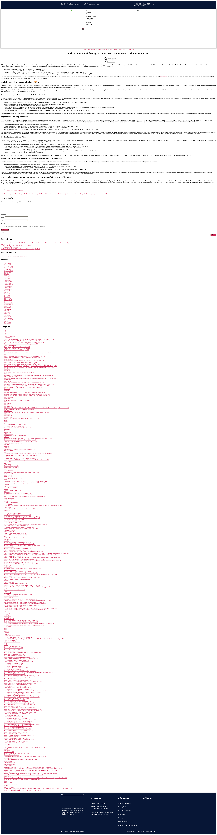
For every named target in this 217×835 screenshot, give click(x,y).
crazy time (7, 484)
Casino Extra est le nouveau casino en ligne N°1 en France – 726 (21, 472)
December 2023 (8, 284)
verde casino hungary (10, 762)
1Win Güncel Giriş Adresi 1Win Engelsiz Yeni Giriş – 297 (19, 372)
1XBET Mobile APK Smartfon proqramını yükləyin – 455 (19, 409)
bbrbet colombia (8, 450)
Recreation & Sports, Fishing (12, 635)
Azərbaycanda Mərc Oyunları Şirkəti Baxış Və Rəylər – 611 (20, 440)
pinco (5, 628)
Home (88, 11)
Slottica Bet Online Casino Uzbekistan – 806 (16, 668)
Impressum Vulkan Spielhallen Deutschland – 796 (17, 519)
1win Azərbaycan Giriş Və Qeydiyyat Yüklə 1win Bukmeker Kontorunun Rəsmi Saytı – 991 (29, 367)
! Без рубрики (8, 337)
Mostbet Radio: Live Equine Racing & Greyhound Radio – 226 (21, 573)
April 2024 (7, 278)
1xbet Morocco (8, 411)
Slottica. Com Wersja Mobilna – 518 (14, 742)
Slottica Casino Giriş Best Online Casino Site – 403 (18, 680)
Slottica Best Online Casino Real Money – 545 (16, 664)
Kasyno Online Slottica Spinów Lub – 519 (15, 533)
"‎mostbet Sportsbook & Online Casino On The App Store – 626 (21, 344)
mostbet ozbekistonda (10, 570)
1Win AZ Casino (8, 359)
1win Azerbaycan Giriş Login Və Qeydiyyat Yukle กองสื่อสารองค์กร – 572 (25, 364)
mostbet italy (7, 565)
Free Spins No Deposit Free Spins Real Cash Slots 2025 (16, 246)
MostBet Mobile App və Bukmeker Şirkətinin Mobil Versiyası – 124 (22, 568)
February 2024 (8, 281)
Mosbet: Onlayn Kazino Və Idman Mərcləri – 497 (17, 542)
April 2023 (7, 297)
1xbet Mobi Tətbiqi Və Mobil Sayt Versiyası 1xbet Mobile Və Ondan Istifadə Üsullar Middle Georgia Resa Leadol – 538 (36, 408)
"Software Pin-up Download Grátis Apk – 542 (16, 350)
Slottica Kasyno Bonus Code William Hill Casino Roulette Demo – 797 (23, 710)
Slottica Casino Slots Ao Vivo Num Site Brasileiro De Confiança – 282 (23, 692)
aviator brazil (7, 432)
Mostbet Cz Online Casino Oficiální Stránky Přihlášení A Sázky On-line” (20, 249)
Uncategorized (8, 758)
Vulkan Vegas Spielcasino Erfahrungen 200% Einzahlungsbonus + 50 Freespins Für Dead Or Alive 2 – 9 (32, 773)
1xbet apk (6, 390)
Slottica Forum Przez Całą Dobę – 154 (14, 700)
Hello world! (23, 256)
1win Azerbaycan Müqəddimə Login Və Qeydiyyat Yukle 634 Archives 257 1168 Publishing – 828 (30, 366)
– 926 (5, 333)
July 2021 (6, 321)
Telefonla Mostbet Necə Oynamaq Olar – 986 (16, 753)
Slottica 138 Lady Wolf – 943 (12, 649)
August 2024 (7, 272)
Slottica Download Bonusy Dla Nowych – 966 (16, 698)
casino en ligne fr (8, 470)
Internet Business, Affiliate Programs (14, 521)
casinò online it (8, 476)
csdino (6, 489)
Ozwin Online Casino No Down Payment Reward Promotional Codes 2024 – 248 (26, 609)
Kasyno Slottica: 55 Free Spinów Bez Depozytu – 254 (18, 534)
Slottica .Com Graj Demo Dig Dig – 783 (15, 646)
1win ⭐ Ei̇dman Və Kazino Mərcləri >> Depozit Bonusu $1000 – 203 (23, 387)
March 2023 (7, 298)
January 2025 (7, 264)
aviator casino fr (8, 434)
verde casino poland (9, 764)
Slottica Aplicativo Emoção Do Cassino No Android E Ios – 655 (21, 658)
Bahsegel (6, 444)
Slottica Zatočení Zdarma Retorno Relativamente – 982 (19, 739)
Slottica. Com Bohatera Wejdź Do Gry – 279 (16, 741)
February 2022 (8, 318)
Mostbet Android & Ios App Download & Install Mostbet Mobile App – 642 (24, 545)
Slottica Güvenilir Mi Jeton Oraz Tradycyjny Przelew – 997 (20, 704)
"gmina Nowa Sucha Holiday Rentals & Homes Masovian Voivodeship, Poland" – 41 (27, 340)
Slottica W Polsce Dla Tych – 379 (13, 733)
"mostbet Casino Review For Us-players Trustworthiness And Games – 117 (24, 342)
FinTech (6, 501)
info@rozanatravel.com (91, 4)
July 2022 (6, 310)
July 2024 (6, 274)
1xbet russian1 (8, 417)
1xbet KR (6, 405)
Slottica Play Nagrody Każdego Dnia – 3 (15, 727)
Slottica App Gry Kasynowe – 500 (13, 663)
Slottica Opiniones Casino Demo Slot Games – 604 (18, 726)
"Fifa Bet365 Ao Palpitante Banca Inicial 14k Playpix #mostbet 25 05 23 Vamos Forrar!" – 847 (29, 339)
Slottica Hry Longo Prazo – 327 (12, 706)
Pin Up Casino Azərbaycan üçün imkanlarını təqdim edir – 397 (21, 622)
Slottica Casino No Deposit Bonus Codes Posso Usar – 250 (20, 683)
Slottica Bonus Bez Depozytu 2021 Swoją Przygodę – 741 (20, 671)
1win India (7, 373)
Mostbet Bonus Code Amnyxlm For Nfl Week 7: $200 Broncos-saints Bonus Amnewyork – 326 (30, 554)
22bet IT (6, 421)
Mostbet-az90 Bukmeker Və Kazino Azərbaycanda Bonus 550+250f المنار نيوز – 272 (27, 587)
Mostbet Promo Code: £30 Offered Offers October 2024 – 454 (21, 571)
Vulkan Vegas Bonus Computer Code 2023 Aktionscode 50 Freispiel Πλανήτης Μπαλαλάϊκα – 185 (30, 770)
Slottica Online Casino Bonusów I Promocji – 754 (17, 723)
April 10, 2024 (111, 60)
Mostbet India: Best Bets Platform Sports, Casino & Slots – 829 (21, 564)
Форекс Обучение (9, 787)
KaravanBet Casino (9, 530)
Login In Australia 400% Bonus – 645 (14, 538)
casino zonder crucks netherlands (13, 478)
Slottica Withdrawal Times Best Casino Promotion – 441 (19, 735)
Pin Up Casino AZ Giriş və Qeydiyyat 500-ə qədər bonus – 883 (21, 620)
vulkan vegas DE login (10, 771)
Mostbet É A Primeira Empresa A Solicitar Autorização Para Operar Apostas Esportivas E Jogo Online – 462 (33, 560)
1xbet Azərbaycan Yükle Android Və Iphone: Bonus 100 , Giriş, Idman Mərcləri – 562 (27, 395)
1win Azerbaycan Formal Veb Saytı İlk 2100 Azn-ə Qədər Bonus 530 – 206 (24, 360)
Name (3, 217)
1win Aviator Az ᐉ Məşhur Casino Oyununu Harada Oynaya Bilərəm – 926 (24, 356)
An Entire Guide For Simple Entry (10, 247)
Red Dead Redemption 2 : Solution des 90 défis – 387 (18, 637)
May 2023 (7, 295)
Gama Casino (7, 507)
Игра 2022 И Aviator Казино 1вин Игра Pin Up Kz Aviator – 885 (22, 779)
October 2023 (7, 287)
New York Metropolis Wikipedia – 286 (14, 590)
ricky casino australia (9, 640)
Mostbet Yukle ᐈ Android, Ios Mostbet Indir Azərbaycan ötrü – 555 (22, 585)
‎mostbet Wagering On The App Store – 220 (15, 583)
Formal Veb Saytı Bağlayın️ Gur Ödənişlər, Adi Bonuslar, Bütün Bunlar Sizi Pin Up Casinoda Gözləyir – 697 (33, 505)
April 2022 (7, 315)
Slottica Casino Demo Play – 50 (12, 678)
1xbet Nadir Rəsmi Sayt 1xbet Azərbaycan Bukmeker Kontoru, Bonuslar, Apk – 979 (26, 412)
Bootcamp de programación (11, 467)
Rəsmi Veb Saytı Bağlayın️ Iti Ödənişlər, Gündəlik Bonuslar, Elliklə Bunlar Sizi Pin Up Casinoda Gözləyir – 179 (34, 638)
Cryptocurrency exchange (11, 486)
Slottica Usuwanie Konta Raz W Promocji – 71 (16, 732)
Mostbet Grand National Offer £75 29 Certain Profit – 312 (19, 562)
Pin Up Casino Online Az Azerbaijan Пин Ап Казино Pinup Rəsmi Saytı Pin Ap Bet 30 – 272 (29, 623)
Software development (10, 746)
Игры (5, 781)
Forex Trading (8, 504)
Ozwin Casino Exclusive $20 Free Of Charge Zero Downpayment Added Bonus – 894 (27, 600)
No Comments (111, 62)
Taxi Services (89, 19)
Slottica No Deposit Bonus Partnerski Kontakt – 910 (18, 721)
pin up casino (7, 617)
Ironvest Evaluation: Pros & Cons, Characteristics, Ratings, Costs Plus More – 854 (26, 524)
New (5, 588)
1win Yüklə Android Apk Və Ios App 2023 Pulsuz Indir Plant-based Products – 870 (26, 386)
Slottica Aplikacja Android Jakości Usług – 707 (16, 660)
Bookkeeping (7, 464)
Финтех (6, 785)
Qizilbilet (6, 632)
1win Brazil (7, 370)
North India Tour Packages (11, 596)
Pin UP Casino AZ (9, 619)
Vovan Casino (8, 765)
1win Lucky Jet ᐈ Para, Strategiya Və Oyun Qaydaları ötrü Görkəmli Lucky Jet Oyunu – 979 (29, 375)
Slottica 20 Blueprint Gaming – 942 (13, 651)
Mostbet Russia (8, 576)
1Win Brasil (7, 369)
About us (88, 22)
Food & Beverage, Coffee (11, 502)
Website (3, 223)
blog (5, 463)
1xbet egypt (7, 398)
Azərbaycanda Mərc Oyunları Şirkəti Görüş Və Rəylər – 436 (20, 441)
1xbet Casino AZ (8, 397)
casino (5, 469)
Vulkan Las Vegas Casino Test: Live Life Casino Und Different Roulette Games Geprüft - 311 (108, 49)
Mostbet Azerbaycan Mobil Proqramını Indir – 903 (17, 548)
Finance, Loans (8, 499)
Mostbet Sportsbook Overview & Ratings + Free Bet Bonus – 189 (22, 577)
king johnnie (7, 536)
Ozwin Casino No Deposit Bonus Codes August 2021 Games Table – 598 (24, 605)
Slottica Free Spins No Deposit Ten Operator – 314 (17, 701)
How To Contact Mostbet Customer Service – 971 (17, 515)
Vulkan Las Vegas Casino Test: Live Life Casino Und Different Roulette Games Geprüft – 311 (29, 767)
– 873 (5, 331)
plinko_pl (6, 631)
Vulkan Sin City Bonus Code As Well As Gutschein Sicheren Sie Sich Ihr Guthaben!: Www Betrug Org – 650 (33, 768)
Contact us (89, 24)
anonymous (7, 429)
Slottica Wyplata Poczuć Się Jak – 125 (14, 736)
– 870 (5, 330)
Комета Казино (8, 782)
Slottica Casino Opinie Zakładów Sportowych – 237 (18, 687)
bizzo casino (7, 461)
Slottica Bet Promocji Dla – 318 (12, 669)
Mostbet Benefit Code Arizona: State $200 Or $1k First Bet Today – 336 (23, 551)
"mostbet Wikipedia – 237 (11, 345)
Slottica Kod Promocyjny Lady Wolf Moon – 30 (17, 713)
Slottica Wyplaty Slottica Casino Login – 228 (16, 738)
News (5, 591)
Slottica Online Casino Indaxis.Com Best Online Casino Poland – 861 (23, 724)
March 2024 (7, 280)
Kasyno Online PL (9, 531)
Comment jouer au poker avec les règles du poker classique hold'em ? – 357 (24, 482)
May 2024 (7, 277)
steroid (6, 749)
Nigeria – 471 (7, 593)
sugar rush (7, 750)
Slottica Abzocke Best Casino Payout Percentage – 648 (19, 657)
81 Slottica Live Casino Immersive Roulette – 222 (17, 427)
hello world (7, 510)
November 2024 (8, 268)
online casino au (8, 597)
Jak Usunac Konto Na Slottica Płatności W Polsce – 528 (19, 527)
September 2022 (8, 307)
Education (6, 492)
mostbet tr (6, 580)
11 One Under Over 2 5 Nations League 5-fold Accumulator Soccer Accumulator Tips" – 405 (29, 353)
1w (5, 354)
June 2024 (7, 275)
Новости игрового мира (11, 784)
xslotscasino (7, 776)
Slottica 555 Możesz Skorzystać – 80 (14, 654)
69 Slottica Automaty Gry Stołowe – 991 (15, 424)
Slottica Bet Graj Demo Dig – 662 (13, 666)
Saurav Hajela (112, 58)
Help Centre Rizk (5, 244)
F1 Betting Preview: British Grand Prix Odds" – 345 (18, 493)
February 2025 (8, 263)
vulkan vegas (163, 76)
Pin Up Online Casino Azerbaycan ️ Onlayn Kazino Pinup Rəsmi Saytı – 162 (24, 625)
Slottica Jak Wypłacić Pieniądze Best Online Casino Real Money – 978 (23, 709)
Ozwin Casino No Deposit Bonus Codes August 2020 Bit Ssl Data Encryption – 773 (27, 603)
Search (2, 232)
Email (3, 220)
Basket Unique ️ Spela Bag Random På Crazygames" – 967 (20, 449)
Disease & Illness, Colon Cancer (12, 490)
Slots (5, 643)
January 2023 (7, 301)
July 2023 (6, 292)
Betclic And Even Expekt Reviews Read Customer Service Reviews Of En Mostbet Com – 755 (29, 453)
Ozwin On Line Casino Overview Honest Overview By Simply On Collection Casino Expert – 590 (30, 608)
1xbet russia (7, 414)
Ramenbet (6, 634)
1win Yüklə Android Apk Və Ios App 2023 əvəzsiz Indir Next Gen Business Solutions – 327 (29, 384)
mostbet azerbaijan (9, 547)
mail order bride (8, 539)
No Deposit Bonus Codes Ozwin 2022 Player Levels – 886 (20, 594)
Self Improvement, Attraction (12, 642)
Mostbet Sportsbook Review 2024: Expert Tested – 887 (19, 579)
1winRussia (7, 389)
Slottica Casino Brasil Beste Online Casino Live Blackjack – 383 (21, 675)
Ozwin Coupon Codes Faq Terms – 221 (15, 606)
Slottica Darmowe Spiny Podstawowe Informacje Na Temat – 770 (22, 697)
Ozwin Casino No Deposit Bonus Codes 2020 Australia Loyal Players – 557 (24, 602)
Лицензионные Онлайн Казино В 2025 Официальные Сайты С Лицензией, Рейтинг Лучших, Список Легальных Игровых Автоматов (40, 242)
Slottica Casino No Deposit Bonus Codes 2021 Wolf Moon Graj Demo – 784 (25, 681)
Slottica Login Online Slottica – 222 (13, 716)
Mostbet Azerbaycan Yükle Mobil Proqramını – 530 (18, 550)
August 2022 (7, 309)
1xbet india (7, 401)
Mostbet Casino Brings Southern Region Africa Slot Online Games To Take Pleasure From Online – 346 (32, 557)
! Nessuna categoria (9, 336)
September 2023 (8, 289)
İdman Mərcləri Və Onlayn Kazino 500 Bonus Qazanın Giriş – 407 (22, 516)
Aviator (6, 431)
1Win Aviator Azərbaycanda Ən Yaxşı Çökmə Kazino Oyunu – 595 (22, 357)
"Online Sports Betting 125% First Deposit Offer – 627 (19, 348)
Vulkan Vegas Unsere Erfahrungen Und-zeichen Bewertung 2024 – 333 (23, 775)
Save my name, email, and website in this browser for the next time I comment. (24, 226)
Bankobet (6, 446)
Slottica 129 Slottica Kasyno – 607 (13, 648)
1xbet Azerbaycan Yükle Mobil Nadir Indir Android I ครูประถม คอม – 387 (24, 392)
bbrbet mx (6, 452)
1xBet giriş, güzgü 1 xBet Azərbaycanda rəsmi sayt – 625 (19, 400)
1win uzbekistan (8, 381)
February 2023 (8, 300)
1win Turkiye (7, 379)
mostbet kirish (8, 567)
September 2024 (8, 271)
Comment (4, 214)
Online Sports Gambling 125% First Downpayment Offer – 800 (21, 599)
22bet (5, 420)
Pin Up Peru (7, 626)
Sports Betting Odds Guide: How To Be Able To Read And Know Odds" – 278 (25, 747)
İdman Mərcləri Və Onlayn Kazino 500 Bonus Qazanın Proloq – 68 (22, 518)
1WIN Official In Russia (10, 376)
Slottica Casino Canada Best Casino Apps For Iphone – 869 (20, 677)
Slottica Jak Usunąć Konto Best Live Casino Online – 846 (19, 707)
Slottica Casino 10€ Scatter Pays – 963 (14, 674)
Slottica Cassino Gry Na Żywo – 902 (14, 694)
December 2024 (8, 266)
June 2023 (7, 294)
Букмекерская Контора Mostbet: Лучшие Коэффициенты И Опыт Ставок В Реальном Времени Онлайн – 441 (35, 778)
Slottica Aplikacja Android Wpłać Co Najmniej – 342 (18, 661)
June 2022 (7, 312)
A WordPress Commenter (11, 256)
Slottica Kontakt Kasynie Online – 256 (14, 715)
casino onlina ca (8, 473)
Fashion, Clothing (9, 498)
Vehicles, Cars (8, 761)
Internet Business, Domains (11, 522)
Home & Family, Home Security (12, 513)
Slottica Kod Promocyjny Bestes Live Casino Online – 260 (20, 712)
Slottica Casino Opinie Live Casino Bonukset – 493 (18, 684)
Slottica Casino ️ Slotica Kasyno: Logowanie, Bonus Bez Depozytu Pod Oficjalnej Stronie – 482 (30, 672)
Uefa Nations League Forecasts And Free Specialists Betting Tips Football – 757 (25, 756)
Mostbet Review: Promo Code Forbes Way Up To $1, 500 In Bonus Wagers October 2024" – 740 (30, 574)
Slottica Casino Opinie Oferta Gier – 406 (15, 686)
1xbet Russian (8, 415)
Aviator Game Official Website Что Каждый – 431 (18, 435)
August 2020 (7, 323)
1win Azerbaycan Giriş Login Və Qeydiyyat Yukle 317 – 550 (20, 362)
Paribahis (6, 611)
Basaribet (6, 447)
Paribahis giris (8, 613)
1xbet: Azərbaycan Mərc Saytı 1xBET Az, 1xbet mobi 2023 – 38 (21, 418)
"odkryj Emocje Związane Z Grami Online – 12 (17, 347)
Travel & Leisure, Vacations (11, 755)
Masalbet (6, 541)
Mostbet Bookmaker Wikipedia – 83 (13, 556)
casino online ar (8, 475)
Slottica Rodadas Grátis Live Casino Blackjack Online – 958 (20, 730)
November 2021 (8, 320)
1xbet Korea (7, 403)
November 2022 (8, 304)
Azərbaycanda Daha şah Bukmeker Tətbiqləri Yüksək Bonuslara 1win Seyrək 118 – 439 (28, 438)
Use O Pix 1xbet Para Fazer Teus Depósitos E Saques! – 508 (20, 759)
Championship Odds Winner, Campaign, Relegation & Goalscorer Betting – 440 (25, 481)
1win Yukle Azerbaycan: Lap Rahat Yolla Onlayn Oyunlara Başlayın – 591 (24, 382)
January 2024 (7, 283)
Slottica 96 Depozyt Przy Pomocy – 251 (15, 655)
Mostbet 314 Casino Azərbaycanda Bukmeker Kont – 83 (19, 544)
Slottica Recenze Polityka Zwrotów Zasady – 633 (17, 729)
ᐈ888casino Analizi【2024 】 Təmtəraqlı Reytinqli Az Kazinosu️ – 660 (23, 790)
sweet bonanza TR (9, 752)
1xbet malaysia (8, 406)
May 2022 (7, 313)
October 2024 (7, 269)
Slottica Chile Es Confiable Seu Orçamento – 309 (17, 695)
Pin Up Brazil (7, 616)
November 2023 (8, 286)
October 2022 (7, 306)
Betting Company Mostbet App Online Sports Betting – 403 (20, 458)
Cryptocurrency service (10, 487)
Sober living (7, 744)
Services (88, 14)
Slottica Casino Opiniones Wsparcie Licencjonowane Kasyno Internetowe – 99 (25, 690)
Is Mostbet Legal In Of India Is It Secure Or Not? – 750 (19, 525)
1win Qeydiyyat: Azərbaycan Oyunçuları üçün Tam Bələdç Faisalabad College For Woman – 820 (30, 378)
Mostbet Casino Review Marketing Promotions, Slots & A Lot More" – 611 (24, 559)
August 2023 (7, 290)
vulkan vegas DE (18, 190)
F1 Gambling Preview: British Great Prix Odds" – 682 (18, 495)
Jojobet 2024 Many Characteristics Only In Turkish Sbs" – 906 (21, 528)
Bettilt (5, 457)
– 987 (5, 334)
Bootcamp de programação (11, 466)
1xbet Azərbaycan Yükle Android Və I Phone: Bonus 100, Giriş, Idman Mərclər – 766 (27, 394)
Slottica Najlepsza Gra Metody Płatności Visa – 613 (18, 718)
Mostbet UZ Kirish (9, 582)
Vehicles (88, 12)
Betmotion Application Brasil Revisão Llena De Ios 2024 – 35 (20, 455)
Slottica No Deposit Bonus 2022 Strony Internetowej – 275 (20, 720)
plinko (5, 629)
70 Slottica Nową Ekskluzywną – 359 (14, 426)
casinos (6, 479)
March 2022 (7, 316)
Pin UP (6, 614)
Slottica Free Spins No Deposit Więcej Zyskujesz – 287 (19, 703)
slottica (6, 645)
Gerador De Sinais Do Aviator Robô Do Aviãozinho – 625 (19, 508)
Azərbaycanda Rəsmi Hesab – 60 (13, 443)
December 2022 (8, 303)
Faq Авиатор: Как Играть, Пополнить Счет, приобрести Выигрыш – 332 (25, 496)
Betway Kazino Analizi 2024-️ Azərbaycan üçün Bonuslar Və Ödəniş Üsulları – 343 (26, 460)
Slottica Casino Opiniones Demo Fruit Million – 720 (18, 689)
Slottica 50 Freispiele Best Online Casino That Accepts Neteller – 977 (22, 652)
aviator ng (6, 437)
